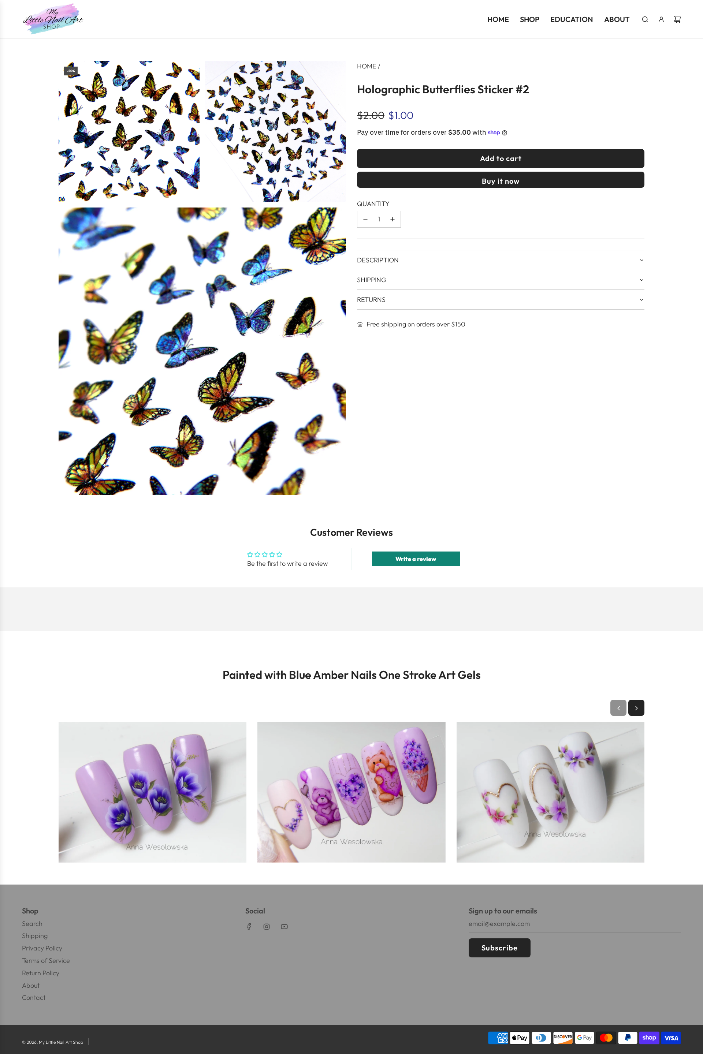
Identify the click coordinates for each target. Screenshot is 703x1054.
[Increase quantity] (392, 219)
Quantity (373, 203)
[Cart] (677, 19)
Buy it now (501, 181)
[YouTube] (284, 927)
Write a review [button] (415, 558)
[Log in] (661, 19)
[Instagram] (266, 927)
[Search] (645, 19)
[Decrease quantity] (365, 219)
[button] (618, 708)
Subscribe (499, 947)
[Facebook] (249, 927)
